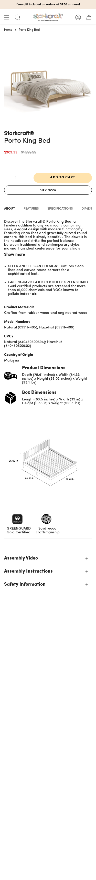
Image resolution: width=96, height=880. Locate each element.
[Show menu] (7, 17)
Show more (14, 255)
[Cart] (88, 17)
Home (8, 30)
